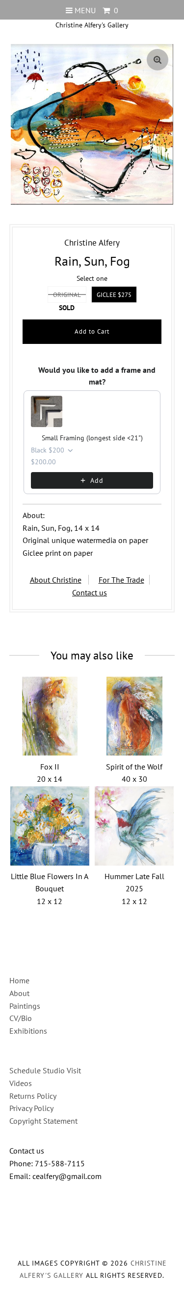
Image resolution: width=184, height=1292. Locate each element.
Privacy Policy (31, 1108)
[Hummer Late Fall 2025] (134, 826)
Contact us (89, 592)
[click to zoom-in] (157, 59)
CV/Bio (20, 1018)
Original (67, 295)
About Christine (55, 580)
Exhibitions (28, 1031)
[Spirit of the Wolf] (134, 716)
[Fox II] (49, 716)
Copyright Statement (43, 1121)
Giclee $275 (114, 295)
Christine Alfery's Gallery (92, 25)
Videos (20, 1083)
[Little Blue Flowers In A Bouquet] (49, 826)
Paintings (24, 1006)
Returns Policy (32, 1096)
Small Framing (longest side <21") (92, 437)
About (19, 993)
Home (19, 980)
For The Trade (121, 580)
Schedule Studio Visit (45, 1070)
